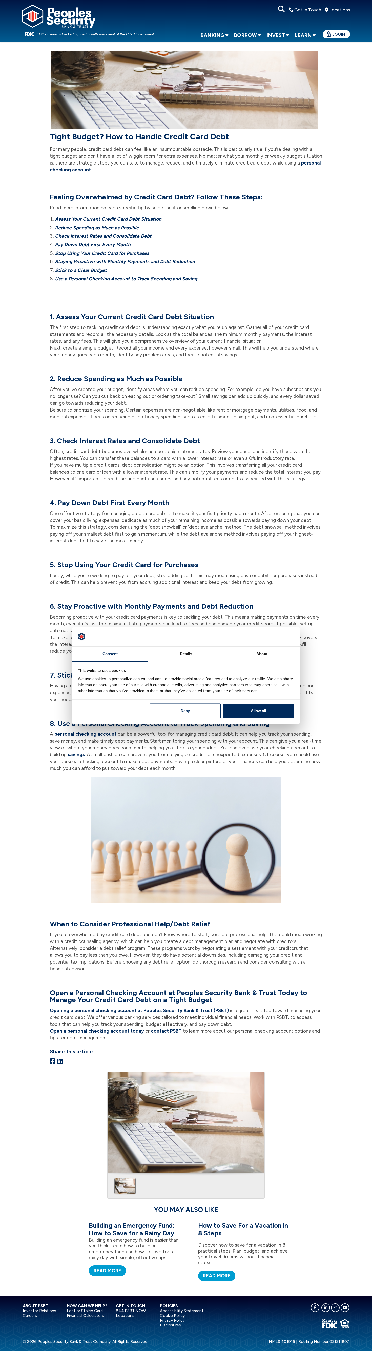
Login (338, 34)
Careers (30, 1315)
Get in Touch (307, 10)
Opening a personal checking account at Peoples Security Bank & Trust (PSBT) (139, 1010)
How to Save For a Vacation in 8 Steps (243, 1229)
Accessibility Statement (181, 1310)
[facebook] (315, 1307)
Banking (212, 35)
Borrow (245, 35)
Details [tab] (186, 653)
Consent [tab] (110, 653)
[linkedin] (325, 1307)
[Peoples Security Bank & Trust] (58, 15)
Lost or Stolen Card (85, 1310)
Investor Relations (39, 1310)
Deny (185, 711)
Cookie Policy (172, 1315)
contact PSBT (166, 1031)
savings (76, 755)
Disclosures (170, 1325)
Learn (303, 35)
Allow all (258, 711)
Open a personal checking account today (97, 1031)
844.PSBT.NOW (131, 1310)
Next (258, 1121)
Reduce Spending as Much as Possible (97, 228)
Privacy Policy (172, 1320)
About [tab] (261, 653)
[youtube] (345, 1307)
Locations (339, 10)
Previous (113, 1121)
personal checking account (85, 734)
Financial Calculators (85, 1315)
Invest (275, 35)
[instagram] (335, 1307)
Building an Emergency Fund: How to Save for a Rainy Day (132, 1229)
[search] (281, 9)
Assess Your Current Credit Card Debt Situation (108, 219)
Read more (107, 1271)
